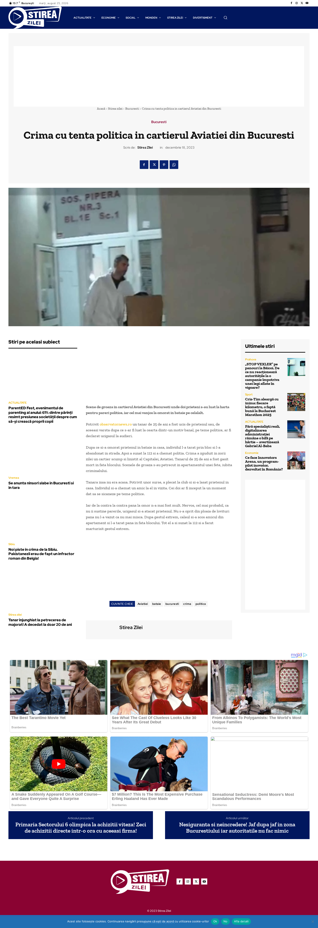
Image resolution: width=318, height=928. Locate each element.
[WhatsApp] (174, 164)
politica (201, 604)
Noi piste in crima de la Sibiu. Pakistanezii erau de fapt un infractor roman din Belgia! (41, 554)
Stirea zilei (115, 109)
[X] (301, 3)
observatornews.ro (116, 424)
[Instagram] (296, 3)
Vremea (13, 477)
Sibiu (11, 544)
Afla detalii (241, 921)
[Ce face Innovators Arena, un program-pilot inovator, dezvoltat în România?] (296, 460)
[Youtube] (307, 3)
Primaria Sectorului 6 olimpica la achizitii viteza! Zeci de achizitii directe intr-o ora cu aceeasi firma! (80, 827)
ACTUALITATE (17, 402)
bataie (156, 604)
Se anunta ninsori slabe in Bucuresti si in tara (41, 485)
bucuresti (172, 604)
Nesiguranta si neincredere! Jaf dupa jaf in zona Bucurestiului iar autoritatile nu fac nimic (237, 827)
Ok (215, 921)
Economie (252, 452)
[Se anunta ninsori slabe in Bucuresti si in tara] (42, 451)
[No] (312, 921)
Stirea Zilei (145, 147)
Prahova (250, 359)
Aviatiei (143, 604)
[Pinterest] (164, 164)
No (225, 921)
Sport (248, 394)
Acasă (101, 109)
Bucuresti (132, 109)
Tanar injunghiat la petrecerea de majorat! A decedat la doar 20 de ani (40, 622)
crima (187, 604)
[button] (225, 17)
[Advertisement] (159, 76)
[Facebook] (291, 3)
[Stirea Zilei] (102, 629)
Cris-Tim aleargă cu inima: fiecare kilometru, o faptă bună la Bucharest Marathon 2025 (262, 407)
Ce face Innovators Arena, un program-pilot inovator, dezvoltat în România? (264, 463)
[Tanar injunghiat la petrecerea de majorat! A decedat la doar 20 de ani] (42, 588)
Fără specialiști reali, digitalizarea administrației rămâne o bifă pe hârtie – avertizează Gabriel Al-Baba (262, 436)
